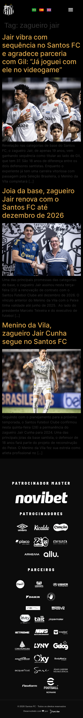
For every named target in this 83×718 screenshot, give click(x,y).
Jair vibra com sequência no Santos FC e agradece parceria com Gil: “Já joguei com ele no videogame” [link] (41, 53)
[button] (70, 9)
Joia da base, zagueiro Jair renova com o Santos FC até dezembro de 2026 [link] (38, 203)
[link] (14, 9)
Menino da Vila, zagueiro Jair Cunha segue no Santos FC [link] (34, 333)
